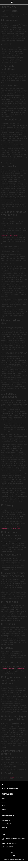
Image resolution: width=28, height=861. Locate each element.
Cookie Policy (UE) (6, 820)
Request (4, 809)
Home (3, 798)
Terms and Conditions (7, 823)
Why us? (4, 805)
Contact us (4, 827)
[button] (26, 2)
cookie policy (21, 668)
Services (4, 802)
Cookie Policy (16, 528)
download (12, 777)
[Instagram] (14, 856)
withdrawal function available (9, 235)
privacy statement (8, 668)
